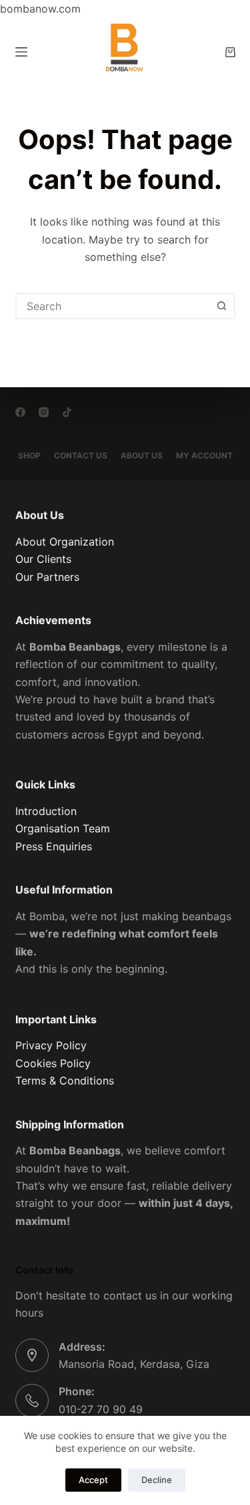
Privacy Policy (51, 1045)
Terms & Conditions (64, 1080)
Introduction (46, 811)
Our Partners (47, 577)
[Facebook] (20, 412)
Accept (93, 1479)
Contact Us (80, 455)
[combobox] (113, 306)
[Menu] (21, 52)
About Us (142, 455)
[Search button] (222, 306)
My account (204, 455)
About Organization (64, 541)
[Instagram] (44, 412)
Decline (156, 1479)
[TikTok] (67, 412)
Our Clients (43, 559)
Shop (29, 455)
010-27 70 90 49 (101, 1409)
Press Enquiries (53, 846)
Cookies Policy (53, 1063)
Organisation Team (62, 828)
